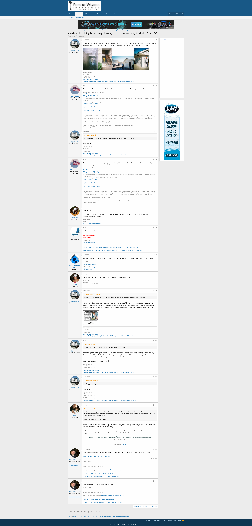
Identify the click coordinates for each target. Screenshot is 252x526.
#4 (156, 159)
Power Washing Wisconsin (90, 250)
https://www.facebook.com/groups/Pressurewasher (110, 476)
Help (174, 521)
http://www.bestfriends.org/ (90, 107)
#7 (156, 255)
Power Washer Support (131, 247)
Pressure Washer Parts (89, 247)
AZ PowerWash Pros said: (91, 294)
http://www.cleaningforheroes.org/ (92, 110)
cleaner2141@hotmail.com (90, 95)
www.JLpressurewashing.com (91, 79)
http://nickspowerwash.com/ (90, 103)
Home (71, 14)
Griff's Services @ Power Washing (92, 223)
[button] (94, 14)
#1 (156, 40)
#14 (156, 481)
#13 (156, 449)
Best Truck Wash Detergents (104, 247)
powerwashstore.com (89, 242)
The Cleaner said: (89, 135)
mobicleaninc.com (88, 244)
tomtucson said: (89, 344)
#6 (156, 227)
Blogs (108, 14)
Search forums (80, 17)
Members (117, 14)
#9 (156, 291)
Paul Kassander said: (90, 381)
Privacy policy (168, 521)
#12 (156, 405)
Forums (79, 14)
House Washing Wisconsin (135, 250)
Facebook (124, 444)
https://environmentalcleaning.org (92, 268)
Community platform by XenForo (126, 524)
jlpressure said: (88, 409)
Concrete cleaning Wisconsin (119, 250)
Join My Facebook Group (89, 476)
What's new (89, 14)
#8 (156, 274)
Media (99, 14)
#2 (156, 85)
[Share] (154, 40)
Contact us (148, 521)
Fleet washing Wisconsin (104, 250)
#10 (156, 340)
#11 (156, 377)
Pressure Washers (117, 247)
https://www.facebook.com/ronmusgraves (112, 470)
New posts (71, 17)
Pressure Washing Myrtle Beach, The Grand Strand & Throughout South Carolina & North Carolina (109, 81)
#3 (156, 131)
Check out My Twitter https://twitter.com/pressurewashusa (99, 473)
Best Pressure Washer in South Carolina (96, 456)
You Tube (85, 94)
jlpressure (72, 36)
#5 (156, 207)
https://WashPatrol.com (89, 264)
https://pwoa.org (87, 269)
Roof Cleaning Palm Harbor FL (91, 97)
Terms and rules (157, 521)
